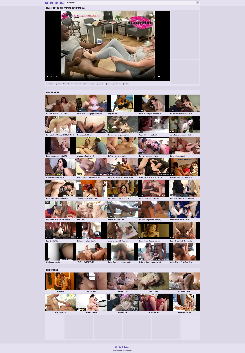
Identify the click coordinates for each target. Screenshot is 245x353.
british (127, 84)
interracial (117, 84)
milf (59, 84)
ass (86, 84)
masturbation (68, 84)
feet (109, 84)
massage (101, 84)
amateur (78, 84)
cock (92, 84)
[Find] (197, 2)
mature (51, 84)
